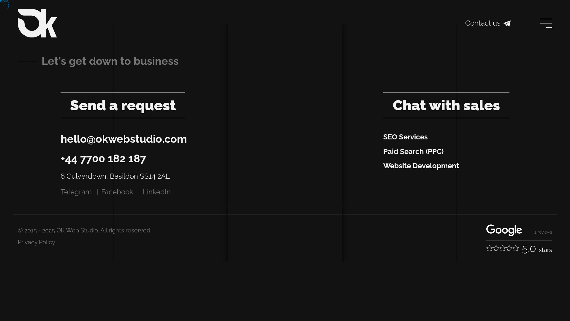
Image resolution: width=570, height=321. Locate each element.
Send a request (123, 105)
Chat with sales (446, 105)
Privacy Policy (36, 242)
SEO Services (405, 137)
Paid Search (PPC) (413, 151)
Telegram (76, 192)
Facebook (117, 192)
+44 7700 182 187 (103, 158)
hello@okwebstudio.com (124, 139)
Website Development (421, 165)
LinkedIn (157, 192)
